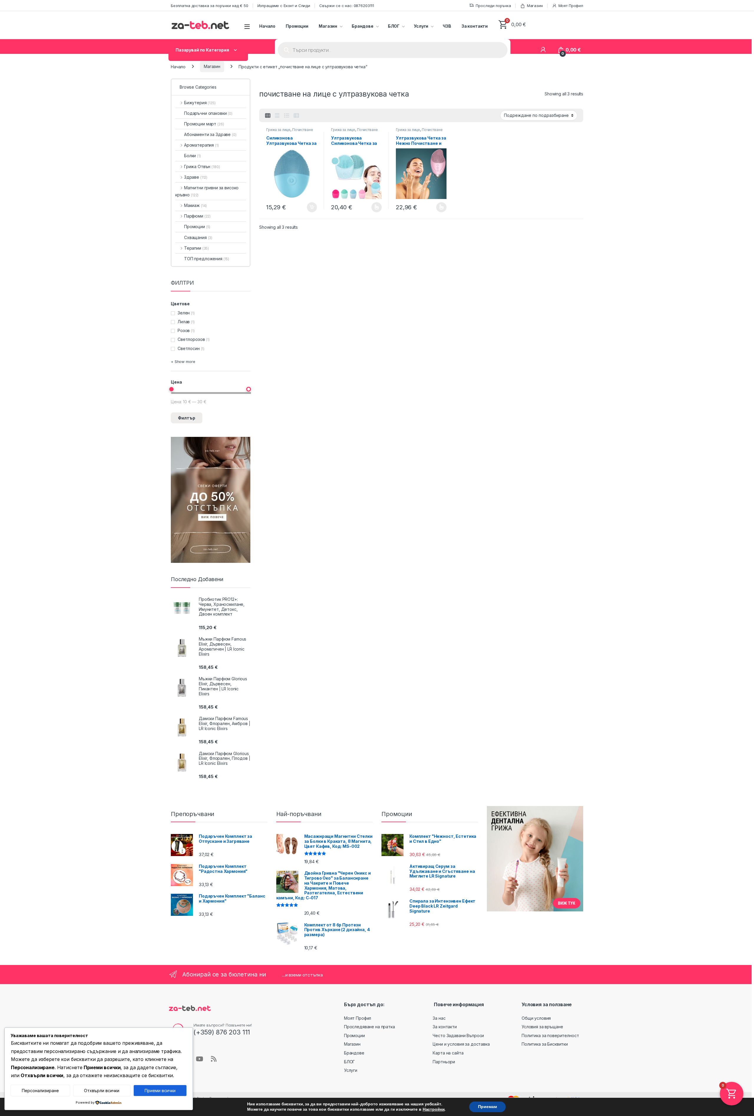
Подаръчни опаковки (208, 113)
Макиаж (195, 205)
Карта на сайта (448, 1052)
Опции (375, 207)
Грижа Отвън (202, 166)
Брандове (362, 26)
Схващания (198, 237)
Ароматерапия (201, 144)
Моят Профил (570, 5)
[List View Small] (296, 116)
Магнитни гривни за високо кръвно (207, 191)
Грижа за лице (278, 129)
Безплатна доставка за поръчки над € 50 (209, 5)
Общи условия (536, 1018)
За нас (439, 1018)
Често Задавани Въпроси (458, 1035)
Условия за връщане (542, 1026)
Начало (267, 26)
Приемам (487, 1107)
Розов (184, 330)
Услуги (421, 26)
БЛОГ (393, 26)
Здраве (195, 177)
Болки (192, 155)
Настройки (434, 1109)
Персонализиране (40, 1090)
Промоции (297, 26)
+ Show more (183, 361)
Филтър (186, 417)
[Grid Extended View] (277, 116)
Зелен (184, 312)
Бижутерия (200, 102)
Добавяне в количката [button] (306, 207)
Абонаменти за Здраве (210, 134)
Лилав (184, 321)
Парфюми (197, 215)
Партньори (444, 1061)
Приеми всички (160, 1090)
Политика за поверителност (550, 1035)
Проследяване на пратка (369, 1026)
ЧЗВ (447, 26)
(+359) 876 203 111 (222, 1032)
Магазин (535, 5)
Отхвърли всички (101, 1090)
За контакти (475, 26)
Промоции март (204, 123)
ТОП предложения (206, 258)
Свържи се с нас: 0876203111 (346, 5)
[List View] (286, 116)
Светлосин (189, 348)
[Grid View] (267, 116)
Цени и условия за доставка (461, 1044)
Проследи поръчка (493, 5)
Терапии (196, 248)
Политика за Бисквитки (545, 1044)
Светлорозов (191, 339)
